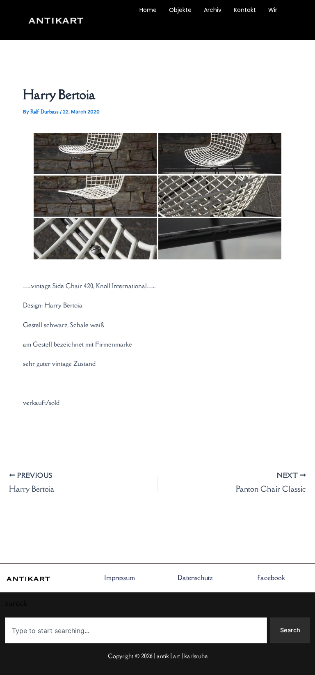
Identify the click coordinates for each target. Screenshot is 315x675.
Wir (272, 10)
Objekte (180, 10)
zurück (118, 29)
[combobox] (136, 630)
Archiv (212, 10)
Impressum (119, 577)
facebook (271, 577)
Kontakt (245, 10)
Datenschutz (195, 577)
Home (148, 10)
